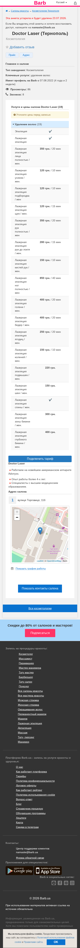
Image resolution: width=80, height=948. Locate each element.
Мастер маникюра (30, 667)
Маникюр (23, 741)
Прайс (12, 55)
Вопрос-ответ (24, 799)
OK (56, 942)
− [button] (17, 517)
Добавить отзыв (22, 47)
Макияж (22, 718)
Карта (19, 822)
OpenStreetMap (54, 560)
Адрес (26, 55)
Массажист (25, 658)
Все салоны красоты (30, 690)
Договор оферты (26, 785)
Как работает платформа (31, 771)
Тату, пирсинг (26, 737)
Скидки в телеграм (27, 827)
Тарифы (21, 776)
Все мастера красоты (31, 695)
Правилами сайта (33, 942)
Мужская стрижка (28, 700)
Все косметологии (40, 608)
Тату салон (25, 681)
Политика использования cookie (35, 794)
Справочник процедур (29, 808)
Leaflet (40, 560)
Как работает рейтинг (29, 790)
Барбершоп (26, 677)
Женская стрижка (28, 704)
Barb (40, 3)
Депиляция (24, 727)
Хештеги (21, 817)
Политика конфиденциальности (35, 780)
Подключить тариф (40, 458)
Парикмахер (26, 663)
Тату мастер (26, 672)
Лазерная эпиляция (30, 723)
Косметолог (26, 653)
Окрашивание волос (30, 709)
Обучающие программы (31, 813)
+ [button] (17, 512)
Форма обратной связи (30, 857)
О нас (19, 766)
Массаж (22, 732)
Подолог (24, 686)
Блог (19, 803)
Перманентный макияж (32, 714)
